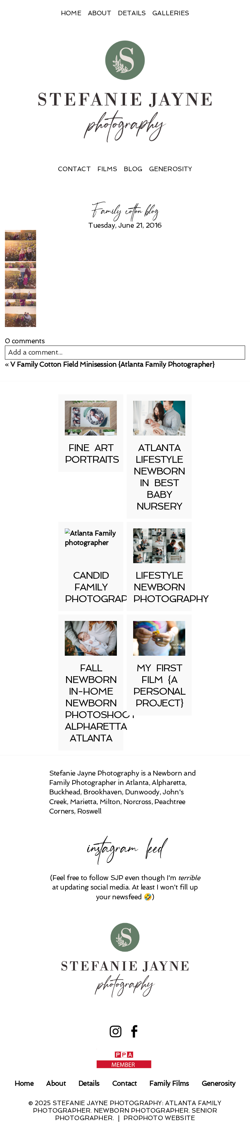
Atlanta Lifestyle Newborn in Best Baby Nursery (159, 477)
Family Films (169, 1083)
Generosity (170, 169)
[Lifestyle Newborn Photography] (159, 545)
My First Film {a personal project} (159, 685)
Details (132, 13)
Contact (74, 169)
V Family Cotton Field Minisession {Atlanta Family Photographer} (112, 364)
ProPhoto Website (159, 1118)
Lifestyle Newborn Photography (170, 587)
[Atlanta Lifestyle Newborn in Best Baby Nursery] (159, 418)
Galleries (170, 13)
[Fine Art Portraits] (91, 418)
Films (107, 169)
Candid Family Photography (102, 587)
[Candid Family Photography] (91, 545)
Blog (133, 169)
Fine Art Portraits (92, 453)
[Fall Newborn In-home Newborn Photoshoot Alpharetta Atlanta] (91, 638)
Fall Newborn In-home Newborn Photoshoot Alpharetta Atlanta (100, 703)
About (99, 13)
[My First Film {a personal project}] (159, 638)
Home (71, 13)
